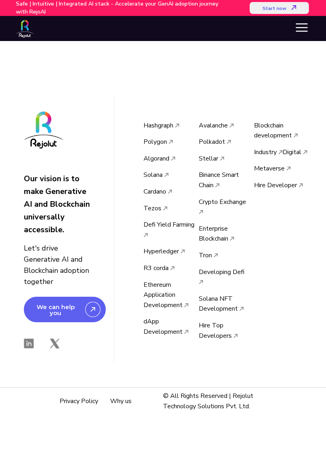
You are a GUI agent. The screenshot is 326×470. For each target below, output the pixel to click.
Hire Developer (276, 185)
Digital (293, 152)
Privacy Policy (79, 401)
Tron (206, 255)
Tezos (153, 208)
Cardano (156, 191)
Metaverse (270, 168)
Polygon (156, 141)
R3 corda (157, 268)
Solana (154, 174)
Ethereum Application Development (164, 294)
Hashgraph (159, 125)
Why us (121, 401)
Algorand (157, 158)
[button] (279, 8)
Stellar (209, 158)
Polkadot (213, 141)
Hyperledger (162, 251)
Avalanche (214, 125)
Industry (266, 152)
